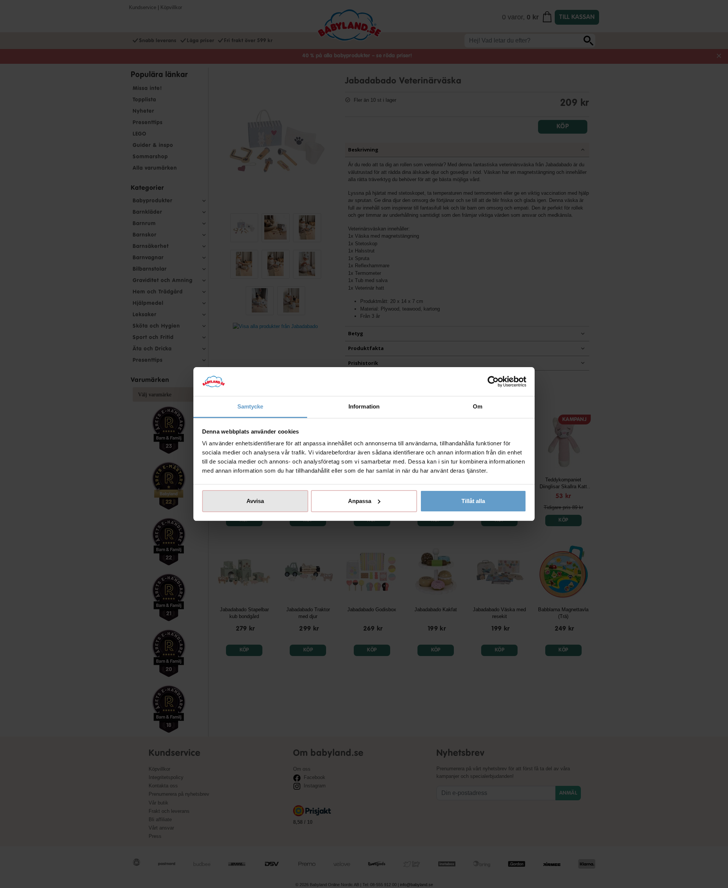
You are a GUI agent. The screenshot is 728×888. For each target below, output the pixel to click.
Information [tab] (364, 406)
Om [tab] (477, 406)
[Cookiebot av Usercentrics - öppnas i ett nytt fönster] (493, 381)
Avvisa (255, 501)
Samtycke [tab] (250, 406)
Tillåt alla (473, 501)
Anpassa (359, 501)
